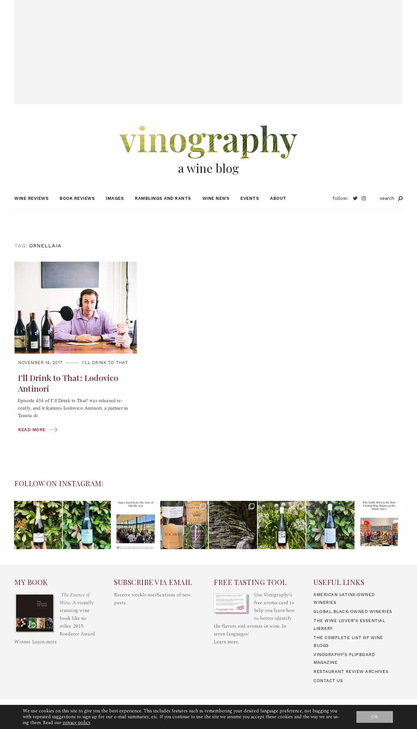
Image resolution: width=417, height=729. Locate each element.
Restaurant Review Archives (350, 671)
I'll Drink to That (105, 362)
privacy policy (76, 722)
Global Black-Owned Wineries (352, 611)
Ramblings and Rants (163, 198)
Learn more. (226, 642)
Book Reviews (77, 198)
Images (115, 198)
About (278, 198)
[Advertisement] (208, 45)
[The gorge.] (233, 525)
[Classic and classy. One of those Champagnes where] (38, 525)
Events (249, 198)
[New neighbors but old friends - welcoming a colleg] (87, 525)
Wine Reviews (31, 198)
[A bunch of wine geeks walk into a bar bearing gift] (184, 525)
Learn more (44, 642)
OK (374, 716)
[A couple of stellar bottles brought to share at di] (282, 525)
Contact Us (328, 680)
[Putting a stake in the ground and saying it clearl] (379, 525)
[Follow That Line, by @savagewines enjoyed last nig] (330, 525)
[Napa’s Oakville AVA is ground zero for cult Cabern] (135, 525)
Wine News (216, 198)
